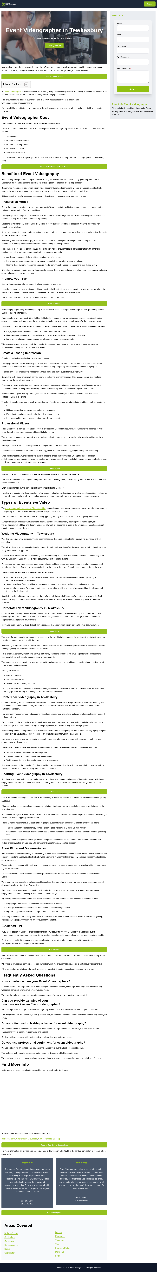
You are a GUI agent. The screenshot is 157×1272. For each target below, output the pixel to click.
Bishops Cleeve (8, 1139)
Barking (56, 1139)
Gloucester (32, 1139)
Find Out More (54, 304)
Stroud (7, 1249)
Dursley (58, 1232)
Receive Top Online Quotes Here (54, 1145)
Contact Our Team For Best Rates (54, 167)
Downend (59, 1252)
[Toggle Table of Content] (25, 84)
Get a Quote (53, 46)
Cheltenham (21, 1139)
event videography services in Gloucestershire (25, 508)
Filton (57, 1256)
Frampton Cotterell (63, 1248)
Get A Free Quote (54, 1213)
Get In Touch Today (54, 76)
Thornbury (59, 1240)
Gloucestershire (45, 1139)
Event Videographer (12, 91)
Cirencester (9, 1253)
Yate (57, 1244)
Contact (149, 4)
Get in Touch (54, 468)
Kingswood (60, 1236)
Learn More (54, 631)
